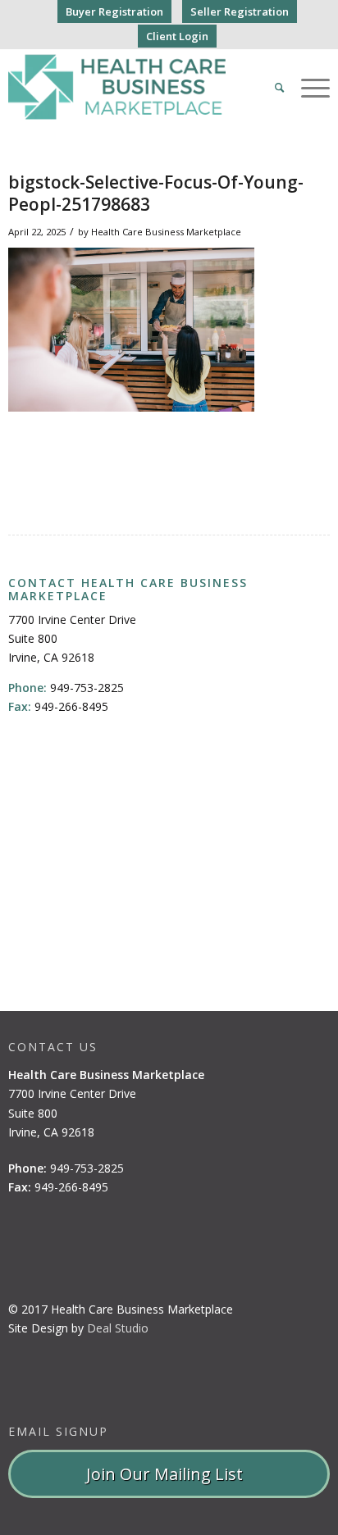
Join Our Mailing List (168, 1474)
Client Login (177, 36)
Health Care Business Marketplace (166, 231)
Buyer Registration (114, 11)
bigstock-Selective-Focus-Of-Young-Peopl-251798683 (156, 193)
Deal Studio (117, 1328)
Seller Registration (239, 11)
